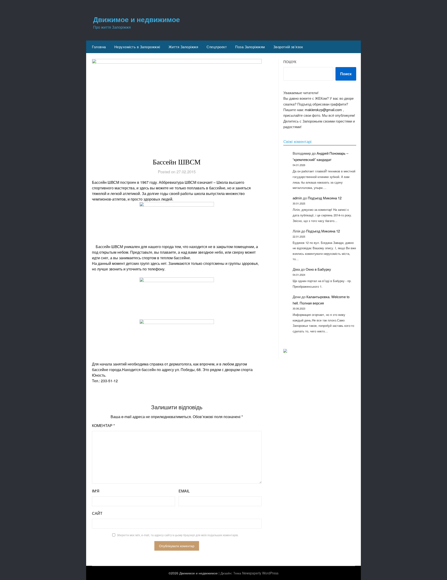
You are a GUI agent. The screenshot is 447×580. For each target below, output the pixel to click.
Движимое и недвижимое (136, 19)
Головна (99, 46)
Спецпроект (217, 46)
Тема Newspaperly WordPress (255, 573)
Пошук (289, 61)
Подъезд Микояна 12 (325, 197)
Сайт (97, 513)
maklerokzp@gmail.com (323, 109)
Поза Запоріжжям (250, 46)
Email (184, 491)
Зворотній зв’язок (288, 46)
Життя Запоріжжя (183, 46)
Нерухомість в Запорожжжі (137, 46)
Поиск (346, 73)
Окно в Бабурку (318, 269)
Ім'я (95, 491)
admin (297, 197)
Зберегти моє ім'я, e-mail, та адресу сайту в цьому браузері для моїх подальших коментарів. (177, 535)
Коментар (103, 425)
